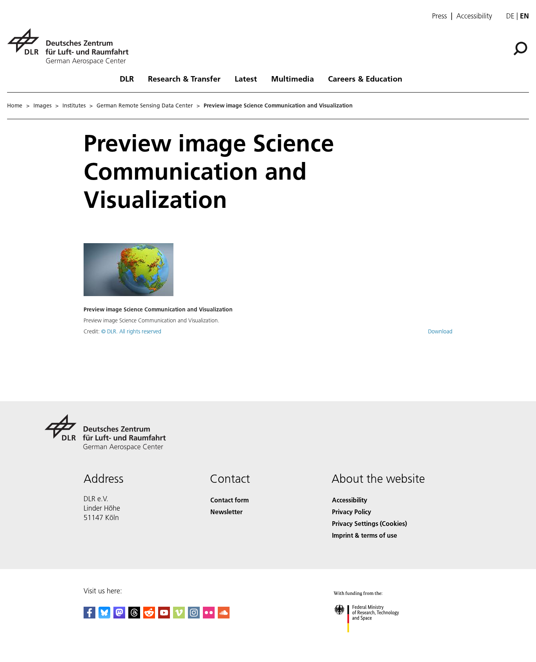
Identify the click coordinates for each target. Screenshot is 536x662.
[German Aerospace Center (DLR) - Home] (71, 46)
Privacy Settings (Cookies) (369, 523)
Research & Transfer (184, 78)
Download (440, 331)
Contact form (229, 500)
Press (439, 16)
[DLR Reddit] (149, 615)
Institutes (74, 105)
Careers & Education (365, 78)
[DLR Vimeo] (179, 615)
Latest (246, 78)
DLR (127, 78)
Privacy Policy (351, 511)
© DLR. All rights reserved (131, 331)
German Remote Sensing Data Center (145, 105)
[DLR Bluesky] (104, 615)
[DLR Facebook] (89, 615)
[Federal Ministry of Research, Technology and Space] (377, 640)
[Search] (521, 48)
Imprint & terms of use (364, 535)
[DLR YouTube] (164, 615)
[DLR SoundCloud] (224, 615)
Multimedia (292, 78)
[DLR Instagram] (194, 615)
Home (14, 105)
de (510, 15)
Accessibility (474, 16)
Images (42, 105)
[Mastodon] (119, 615)
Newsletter (226, 511)
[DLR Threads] (134, 615)
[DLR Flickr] (209, 615)
